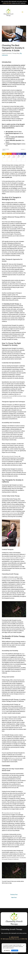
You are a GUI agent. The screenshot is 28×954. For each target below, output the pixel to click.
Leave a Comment (6, 53)
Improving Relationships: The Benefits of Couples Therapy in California (14, 858)
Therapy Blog (15, 53)
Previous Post (14, 894)
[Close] (24, 945)
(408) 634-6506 (7, 3)
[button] (22, 12)
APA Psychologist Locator (11, 395)
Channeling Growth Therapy (10, 456)
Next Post (14, 897)
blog (17, 852)
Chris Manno (21, 558)
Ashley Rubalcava (10, 558)
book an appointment (17, 758)
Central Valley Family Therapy (9, 513)
